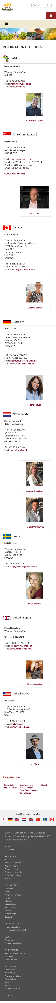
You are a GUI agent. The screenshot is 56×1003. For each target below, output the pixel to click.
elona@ (14, 646)
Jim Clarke (35, 764)
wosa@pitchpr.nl (18, 450)
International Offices (13, 862)
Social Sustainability (12, 927)
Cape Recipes (10, 969)
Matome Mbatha (34, 120)
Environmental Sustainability (16, 930)
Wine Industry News (13, 943)
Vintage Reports (11, 904)
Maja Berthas (34, 603)
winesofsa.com (25, 646)
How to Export (25, 793)
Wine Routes (10, 956)
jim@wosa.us (16, 724)
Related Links (10, 917)
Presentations (10, 979)
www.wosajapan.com (14, 173)
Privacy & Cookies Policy (17, 836)
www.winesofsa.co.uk (21, 648)
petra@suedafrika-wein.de (23, 360)
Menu (51, 15)
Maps (7, 982)
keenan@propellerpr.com (22, 269)
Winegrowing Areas (13, 895)
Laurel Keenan (35, 307)
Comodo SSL (10, 849)
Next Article (9, 785)
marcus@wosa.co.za (21, 159)
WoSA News (10, 940)
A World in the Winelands (15, 953)
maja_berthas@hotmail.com (23, 566)
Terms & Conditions (37, 832)
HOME (7, 846)
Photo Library (10, 973)
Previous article (10, 788)
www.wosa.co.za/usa (20, 727)
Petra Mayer (35, 404)
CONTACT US (10, 995)
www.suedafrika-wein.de (22, 363)
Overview (9, 888)
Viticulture (9, 901)
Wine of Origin (10, 914)
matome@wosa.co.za (20, 84)
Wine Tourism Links (12, 959)
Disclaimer (20, 832)
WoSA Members (26, 788)
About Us (44, 785)
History (7, 891)
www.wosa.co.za (18, 86)
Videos (7, 985)
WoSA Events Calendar (29, 790)
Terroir (7, 898)
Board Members (26, 785)
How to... (8, 878)
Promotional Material (13, 976)
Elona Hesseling (35, 684)
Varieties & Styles (11, 907)
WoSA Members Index (14, 872)
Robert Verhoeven (35, 526)
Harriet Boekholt (34, 491)
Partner (23, 839)
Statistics (8, 910)
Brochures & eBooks (13, 988)
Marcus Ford (34, 213)
